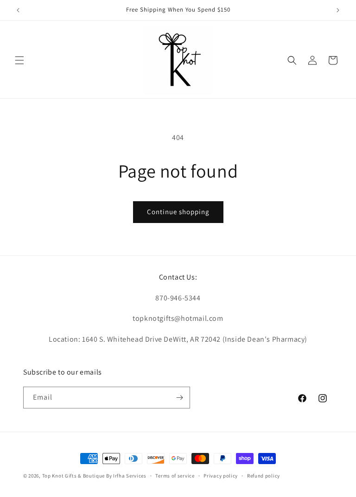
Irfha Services (129, 475)
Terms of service (174, 475)
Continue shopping (178, 211)
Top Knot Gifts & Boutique (74, 475)
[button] (19, 60)
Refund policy (263, 475)
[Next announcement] (338, 10)
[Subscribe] (179, 397)
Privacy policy (220, 475)
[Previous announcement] (18, 10)
